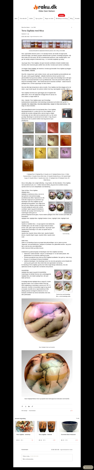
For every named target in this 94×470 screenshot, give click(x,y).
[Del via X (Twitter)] (25, 406)
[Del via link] (32, 406)
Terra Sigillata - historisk (45, 434)
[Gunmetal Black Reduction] (69, 426)
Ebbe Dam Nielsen (47, 11)
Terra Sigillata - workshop (23, 434)
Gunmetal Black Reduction (68, 434)
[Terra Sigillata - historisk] (47, 426)
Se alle (77, 418)
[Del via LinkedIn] (29, 406)
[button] (61, 15)
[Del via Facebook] (22, 406)
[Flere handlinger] (71, 27)
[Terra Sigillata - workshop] (25, 426)
